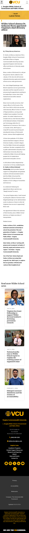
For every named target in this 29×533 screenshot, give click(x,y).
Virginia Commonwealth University (14, 420)
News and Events (14, 456)
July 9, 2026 (10, 308)
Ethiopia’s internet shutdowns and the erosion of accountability (14, 394)
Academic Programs (14, 448)
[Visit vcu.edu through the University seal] (14, 414)
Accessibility (14, 486)
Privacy (14, 480)
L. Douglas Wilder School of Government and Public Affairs (12, 7)
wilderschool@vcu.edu (15, 441)
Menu (2, 3)
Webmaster (14, 491)
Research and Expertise (14, 452)
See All (16, 13)
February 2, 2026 (12, 388)
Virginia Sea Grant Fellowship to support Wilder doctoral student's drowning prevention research (14, 317)
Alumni (14, 454)
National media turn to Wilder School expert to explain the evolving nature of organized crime (14, 357)
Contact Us (14, 458)
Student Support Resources (14, 450)
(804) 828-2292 (15, 437)
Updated (10, 504)
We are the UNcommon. (14, 530)
